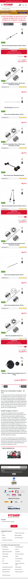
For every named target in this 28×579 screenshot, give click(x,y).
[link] (13, 474)
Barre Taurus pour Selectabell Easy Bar (14, 175)
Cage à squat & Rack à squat (19, 564)
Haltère (16, 556)
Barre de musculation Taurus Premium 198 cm (14, 45)
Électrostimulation (6, 571)
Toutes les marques (6, 575)
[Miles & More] (14, 507)
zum (8, 521)
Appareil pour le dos (6, 569)
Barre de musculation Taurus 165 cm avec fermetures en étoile (14, 83)
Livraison (4, 537)
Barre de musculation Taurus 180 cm (14, 305)
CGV (3, 533)
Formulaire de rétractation (7, 540)
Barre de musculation (6, 8)
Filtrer (24, 24)
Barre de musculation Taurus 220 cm (14, 274)
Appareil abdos (18, 567)
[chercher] (23, 5)
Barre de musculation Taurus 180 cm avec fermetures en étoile (14, 144)
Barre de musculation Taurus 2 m (14, 335)
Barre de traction (18, 569)
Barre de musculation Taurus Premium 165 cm (14, 206)
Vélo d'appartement (19, 547)
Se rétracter (14, 526)
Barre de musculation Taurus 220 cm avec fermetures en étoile (14, 244)
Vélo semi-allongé (18, 558)
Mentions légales (18, 535)
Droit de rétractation (19, 537)
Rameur (16, 549)
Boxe (3, 558)
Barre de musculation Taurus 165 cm (14, 114)
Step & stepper (5, 563)
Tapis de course (5, 549)
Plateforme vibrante (19, 571)
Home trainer (18, 561)
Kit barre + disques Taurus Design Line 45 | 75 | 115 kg (14, 374)
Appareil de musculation (7, 551)
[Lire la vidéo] (14, 455)
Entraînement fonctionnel (7, 567)
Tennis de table (5, 554)
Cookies (3, 535)
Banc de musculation (19, 554)
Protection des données (19, 533)
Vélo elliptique (5, 547)
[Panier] (26, 5)
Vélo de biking (5, 556)
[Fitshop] (8, 5)
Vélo (3, 561)
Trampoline (17, 551)
